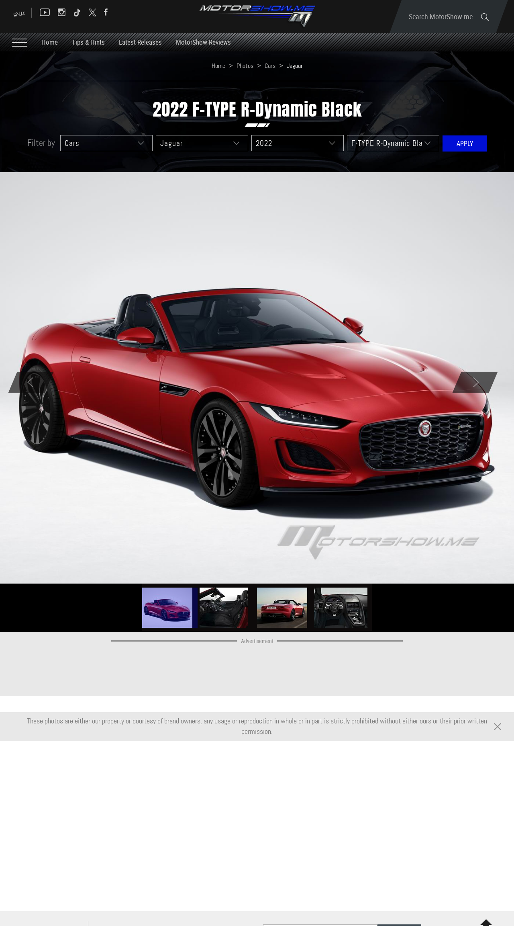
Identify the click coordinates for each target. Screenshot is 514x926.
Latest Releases (140, 42)
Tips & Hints (88, 42)
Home (49, 42)
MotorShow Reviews (203, 42)
